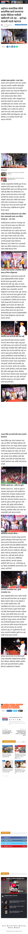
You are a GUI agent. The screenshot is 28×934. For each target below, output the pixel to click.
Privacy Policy (23, 925)
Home (4, 925)
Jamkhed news (6, 704)
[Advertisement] (14, 63)
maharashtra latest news (5, 706)
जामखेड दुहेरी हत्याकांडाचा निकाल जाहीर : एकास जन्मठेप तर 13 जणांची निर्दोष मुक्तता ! (21, 733)
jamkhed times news (19, 704)
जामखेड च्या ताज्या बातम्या (16, 707)
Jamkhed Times (12, 704)
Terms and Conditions (13, 925)
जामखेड (23, 24)
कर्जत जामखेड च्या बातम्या (5, 707)
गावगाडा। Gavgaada (18, 24)
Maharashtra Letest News (15, 706)
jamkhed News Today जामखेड (7, 745)
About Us (11, 927)
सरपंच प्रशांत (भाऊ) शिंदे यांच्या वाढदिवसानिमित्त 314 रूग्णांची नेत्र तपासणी (7, 732)
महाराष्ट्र (26, 24)
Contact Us (17, 927)
